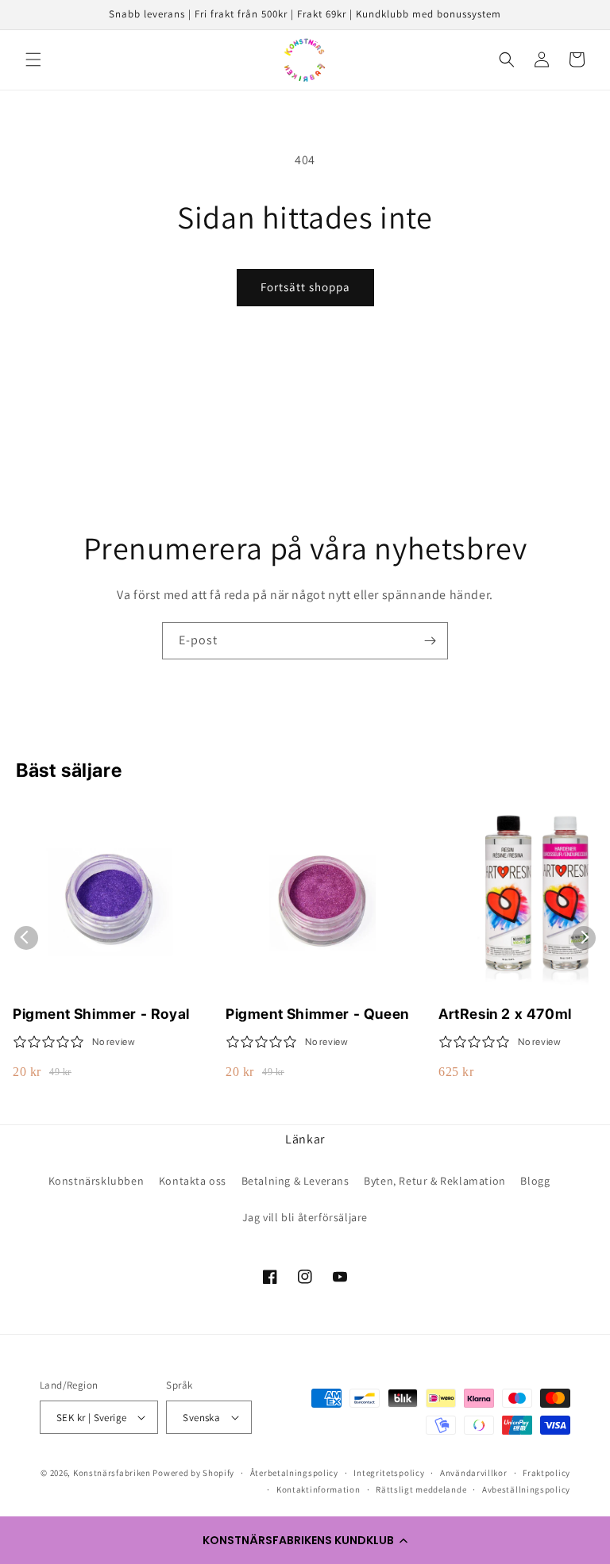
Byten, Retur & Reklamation (435, 1181)
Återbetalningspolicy (294, 1472)
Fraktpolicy (546, 1472)
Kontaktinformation (318, 1489)
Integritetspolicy (388, 1472)
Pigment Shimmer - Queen (317, 1013)
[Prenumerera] (429, 640)
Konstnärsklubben (96, 1181)
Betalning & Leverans (295, 1181)
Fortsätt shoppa (305, 286)
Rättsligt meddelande (421, 1489)
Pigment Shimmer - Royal (101, 1013)
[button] (305, 1540)
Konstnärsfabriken (112, 1472)
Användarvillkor (474, 1472)
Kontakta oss (192, 1181)
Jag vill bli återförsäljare (305, 1217)
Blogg (535, 1181)
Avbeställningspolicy (526, 1489)
